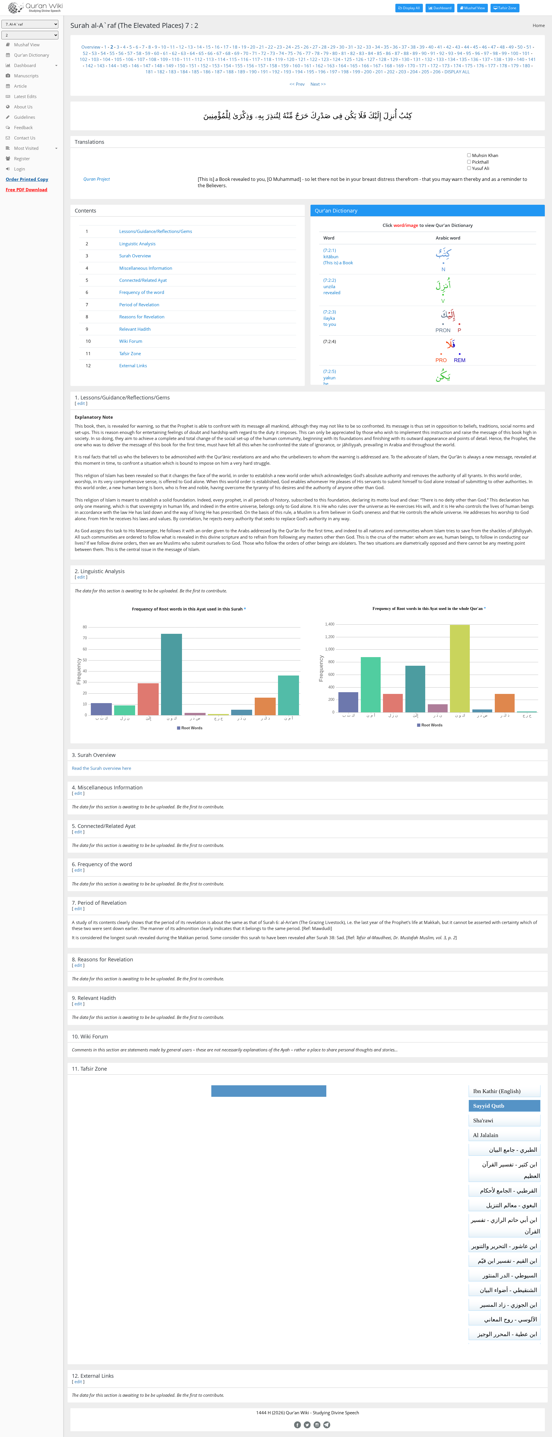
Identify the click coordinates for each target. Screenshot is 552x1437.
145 (124, 65)
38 (413, 47)
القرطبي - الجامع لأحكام (510, 1190)
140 (520, 59)
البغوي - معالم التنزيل (513, 1205)
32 (359, 47)
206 (437, 71)
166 (365, 65)
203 (402, 71)
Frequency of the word (141, 292)
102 (83, 59)
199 (356, 71)
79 (326, 53)
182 (161, 71)
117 (256, 59)
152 (204, 65)
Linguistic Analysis (137, 243)
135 (463, 59)
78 (317, 53)
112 (198, 59)
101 (526, 53)
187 (218, 71)
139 (509, 59)
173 (446, 65)
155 (239, 65)
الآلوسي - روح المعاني (512, 1319)
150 (181, 65)
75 (290, 53)
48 (502, 47)
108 (152, 59)
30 (341, 47)
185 (195, 71)
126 (359, 59)
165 (354, 65)
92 (441, 53)
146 (135, 65)
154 (227, 65)
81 (343, 53)
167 (377, 65)
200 (368, 71)
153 (216, 65)
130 (405, 59)
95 (468, 53)
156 (250, 65)
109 (164, 59)
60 (156, 53)
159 (285, 65)
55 (112, 53)
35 (386, 47)
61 (165, 53)
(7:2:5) (329, 371)
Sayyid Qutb (486, 1106)
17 (226, 47)
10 (163, 47)
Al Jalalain (483, 1135)
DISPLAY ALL (457, 71)
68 (228, 53)
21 (261, 47)
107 (141, 59)
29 (333, 47)
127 (371, 59)
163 (331, 65)
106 (129, 59)
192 (276, 71)
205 (425, 71)
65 (201, 53)
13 (190, 47)
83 (361, 53)
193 (287, 71)
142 (89, 65)
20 (252, 47)
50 (520, 47)
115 (233, 59)
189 (241, 71)
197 (333, 71)
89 (415, 53)
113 (210, 59)
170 (411, 65)
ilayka (329, 318)
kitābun (330, 256)
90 (424, 53)
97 (486, 53)
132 (428, 59)
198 (345, 71)
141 (532, 59)
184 (184, 71)
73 (272, 53)
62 (174, 53)
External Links (133, 365)
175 (469, 65)
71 (254, 53)
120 (290, 59)
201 (379, 71)
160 (296, 65)
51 (529, 47)
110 (175, 59)
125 (348, 59)
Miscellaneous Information (145, 268)
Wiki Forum (130, 341)
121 (302, 59)
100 (514, 53)
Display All (411, 7)
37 (404, 47)
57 (130, 53)
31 (350, 47)
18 (234, 47)
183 (172, 71)
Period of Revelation (139, 304)
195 (310, 71)
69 (236, 53)
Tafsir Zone (506, 7)
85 (379, 53)
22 (270, 47)
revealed (331, 292)
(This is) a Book (338, 262)
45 (475, 47)
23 (279, 47)
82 (352, 53)
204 (414, 71)
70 (245, 53)
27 (315, 47)
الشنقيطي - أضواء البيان (510, 1290)
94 (459, 53)
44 (466, 47)
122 (313, 59)
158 (273, 65)
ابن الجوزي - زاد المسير (510, 1305)
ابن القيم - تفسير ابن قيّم (509, 1261)
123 (325, 59)
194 (299, 71)
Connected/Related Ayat (143, 280)
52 (85, 53)
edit (81, 403)
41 (439, 47)
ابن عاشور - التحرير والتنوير (505, 1246)
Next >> (318, 84)
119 (279, 59)
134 (451, 59)
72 (263, 53)
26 (306, 47)
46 (484, 47)
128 (382, 59)
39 (422, 47)
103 (95, 59)
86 (388, 53)
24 (288, 47)
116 (244, 59)
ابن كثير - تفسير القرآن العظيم (511, 1170)
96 (477, 53)
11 (172, 47)
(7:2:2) (329, 280)
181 (149, 71)
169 (400, 65)
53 (94, 53)
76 (299, 53)
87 (397, 53)
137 (486, 59)
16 (217, 47)
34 (377, 47)
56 (121, 53)
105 (118, 59)
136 (474, 59)
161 (308, 65)
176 (480, 65)
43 (457, 47)
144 (112, 65)
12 (181, 47)
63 (183, 53)
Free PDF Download (26, 189)
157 (262, 65)
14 (199, 47)
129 (394, 59)
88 (406, 53)
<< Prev (297, 84)
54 (103, 53)
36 (395, 47)
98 (495, 53)
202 (391, 71)
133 (440, 59)
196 (322, 71)
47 (493, 47)
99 (504, 53)
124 (336, 59)
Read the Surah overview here (101, 768)
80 (335, 53)
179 (515, 65)
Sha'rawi (481, 1120)
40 (431, 47)
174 (457, 65)
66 (210, 53)
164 (342, 65)
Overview (90, 47)
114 (221, 59)
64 (192, 53)
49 (511, 47)
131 (417, 59)
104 (106, 59)
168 (388, 65)
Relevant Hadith (135, 329)
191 (264, 71)
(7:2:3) (329, 312)
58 (138, 53)
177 (492, 65)
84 (370, 53)
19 (243, 47)
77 (308, 53)
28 (324, 47)
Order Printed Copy (27, 179)
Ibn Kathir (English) (495, 1091)
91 (433, 53)
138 (497, 59)
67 (219, 53)
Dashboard (442, 7)
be (325, 383)
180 (526, 65)
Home (539, 25)
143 (101, 65)
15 (208, 47)
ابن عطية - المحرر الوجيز (509, 1334)
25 (297, 47)
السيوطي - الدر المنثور (511, 1275)
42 (448, 47)
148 (158, 65)
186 (207, 71)
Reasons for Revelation (141, 316)
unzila (329, 286)
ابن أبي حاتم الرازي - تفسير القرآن (505, 1226)
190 (253, 71)
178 (503, 65)
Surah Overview (135, 256)
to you (329, 324)
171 (423, 65)
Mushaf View (474, 7)
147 (147, 65)
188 (230, 71)
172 (434, 65)
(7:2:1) (329, 250)
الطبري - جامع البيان (514, 1150)
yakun (329, 377)
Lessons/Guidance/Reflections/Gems (155, 231)
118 (267, 59)
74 (281, 53)
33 (368, 47)
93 (450, 53)
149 (170, 65)
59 (147, 53)
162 (319, 65)
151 (193, 65)
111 (187, 59)
